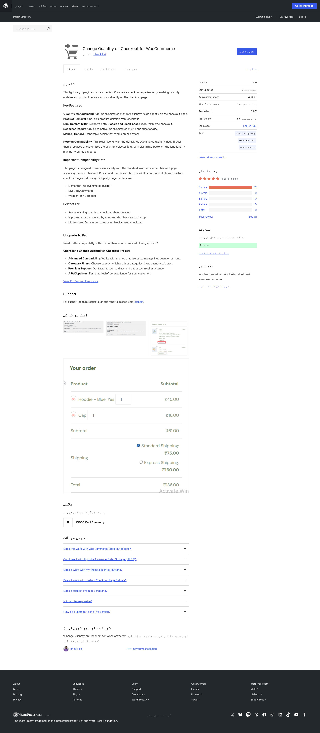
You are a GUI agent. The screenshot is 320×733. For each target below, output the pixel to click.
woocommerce (247, 147)
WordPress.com (261, 683)
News (16, 689)
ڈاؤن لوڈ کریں (246, 51)
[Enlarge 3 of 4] (184, 325)
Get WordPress (304, 5)
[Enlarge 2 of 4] (141, 325)
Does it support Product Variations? (85, 590)
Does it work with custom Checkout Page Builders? (94, 580)
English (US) (250, 125)
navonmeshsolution (145, 648)
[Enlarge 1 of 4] (99, 325)
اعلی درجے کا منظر (211, 156)
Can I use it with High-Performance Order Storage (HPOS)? (99, 559)
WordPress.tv (141, 699)
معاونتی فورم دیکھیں (214, 253)
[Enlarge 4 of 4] (184, 363)
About (16, 683)
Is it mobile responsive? (77, 601)
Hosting (17, 694)
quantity (251, 133)
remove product (247, 140)
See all (253, 216)
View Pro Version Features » (80, 281)
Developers (138, 694)
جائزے (89, 69)
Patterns (77, 699)
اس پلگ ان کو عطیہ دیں (214, 286)
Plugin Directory (22, 16)
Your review (206, 216)
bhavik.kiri (100, 54)
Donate (196, 694)
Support (138, 301)
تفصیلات (72, 69)
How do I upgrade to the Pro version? (86, 611)
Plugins (76, 694)
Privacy (17, 699)
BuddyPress (259, 699)
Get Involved (198, 683)
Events (195, 689)
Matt (254, 689)
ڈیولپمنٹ (130, 69)
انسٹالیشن (108, 69)
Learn (135, 683)
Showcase (78, 683)
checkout (240, 133)
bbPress (257, 694)
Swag (195, 699)
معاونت (252, 69)
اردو (47, 715)
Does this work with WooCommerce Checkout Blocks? (97, 548)
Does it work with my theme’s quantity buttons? (92, 569)
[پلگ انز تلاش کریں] (48, 28)
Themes (77, 689)
